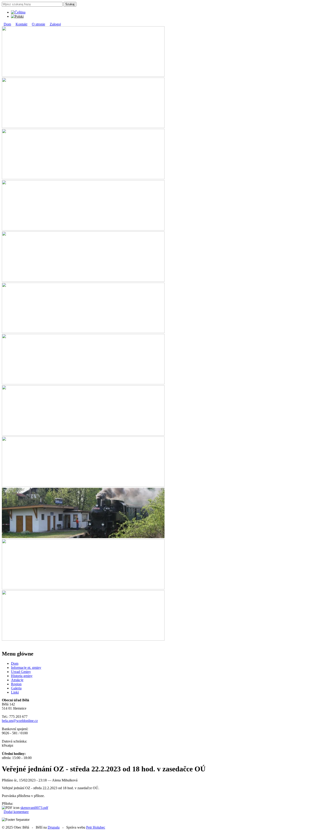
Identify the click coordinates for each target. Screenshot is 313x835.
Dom (7, 24)
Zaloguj (55, 24)
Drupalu (54, 827)
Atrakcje (17, 680)
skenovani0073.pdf (34, 808)
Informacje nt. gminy (26, 668)
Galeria (16, 688)
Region (16, 684)
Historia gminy (22, 676)
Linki (15, 692)
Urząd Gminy (21, 672)
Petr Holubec (95, 827)
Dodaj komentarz (16, 812)
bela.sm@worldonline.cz (20, 721)
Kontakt (21, 24)
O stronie (38, 24)
